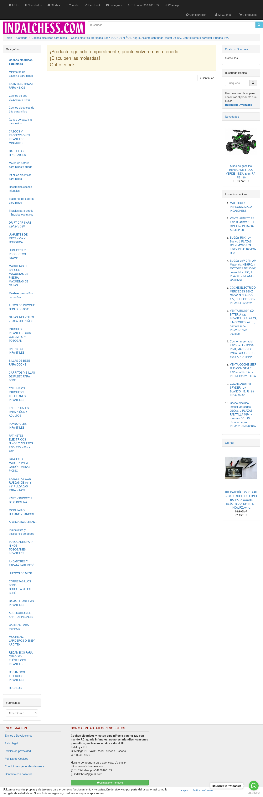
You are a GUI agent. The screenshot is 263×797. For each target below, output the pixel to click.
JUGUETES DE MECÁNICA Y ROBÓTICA (18, 238)
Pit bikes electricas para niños (20, 177)
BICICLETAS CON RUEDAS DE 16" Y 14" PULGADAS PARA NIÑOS (20, 484)
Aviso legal (11, 743)
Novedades (232, 116)
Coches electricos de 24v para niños (21, 109)
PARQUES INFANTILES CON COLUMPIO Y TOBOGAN (20, 334)
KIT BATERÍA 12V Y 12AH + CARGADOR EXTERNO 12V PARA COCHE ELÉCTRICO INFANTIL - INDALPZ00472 (241, 499)
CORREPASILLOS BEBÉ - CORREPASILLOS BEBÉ (20, 587)
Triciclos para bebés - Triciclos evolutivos (21, 212)
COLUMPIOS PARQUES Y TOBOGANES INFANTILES (17, 394)
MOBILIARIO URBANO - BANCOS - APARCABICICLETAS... (23, 516)
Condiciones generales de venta (24, 766)
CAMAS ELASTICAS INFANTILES (21, 603)
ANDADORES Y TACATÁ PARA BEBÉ (21, 563)
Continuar (207, 78)
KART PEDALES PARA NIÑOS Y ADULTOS (19, 411)
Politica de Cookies (203, 790)
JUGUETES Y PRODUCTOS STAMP (17, 254)
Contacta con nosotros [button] (111, 782)
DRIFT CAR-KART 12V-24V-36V (20, 224)
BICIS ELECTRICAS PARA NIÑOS (21, 85)
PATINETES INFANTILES (16, 350)
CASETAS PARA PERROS (19, 626)
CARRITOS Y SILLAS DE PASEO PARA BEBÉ (22, 376)
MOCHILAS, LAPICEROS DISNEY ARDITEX (22, 640)
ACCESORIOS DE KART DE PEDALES (21, 615)
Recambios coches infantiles (20, 188)
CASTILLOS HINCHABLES (17, 153)
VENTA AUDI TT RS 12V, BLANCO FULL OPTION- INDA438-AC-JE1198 (242, 224)
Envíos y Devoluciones (18, 735)
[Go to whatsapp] (254, 785)
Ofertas (229, 443)
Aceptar (184, 790)
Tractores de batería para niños (21, 200)
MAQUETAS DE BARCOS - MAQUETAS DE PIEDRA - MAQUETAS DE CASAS (18, 275)
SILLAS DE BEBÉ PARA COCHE (19, 362)
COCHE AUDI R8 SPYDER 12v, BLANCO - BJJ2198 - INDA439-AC (243, 389)
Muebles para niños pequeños (21, 295)
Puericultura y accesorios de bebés (21, 531)
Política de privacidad (18, 751)
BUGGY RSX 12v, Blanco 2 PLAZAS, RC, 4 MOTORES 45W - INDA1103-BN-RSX (243, 245)
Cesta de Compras (236, 49)
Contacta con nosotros (18, 774)
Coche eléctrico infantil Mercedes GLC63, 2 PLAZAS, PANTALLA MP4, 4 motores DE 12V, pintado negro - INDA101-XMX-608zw (243, 414)
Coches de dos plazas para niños (19, 97)
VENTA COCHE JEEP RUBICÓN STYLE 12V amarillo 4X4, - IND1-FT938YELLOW (243, 370)
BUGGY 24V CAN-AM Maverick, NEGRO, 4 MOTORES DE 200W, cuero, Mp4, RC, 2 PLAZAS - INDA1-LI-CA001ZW (243, 270)
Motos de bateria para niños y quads (20, 165)
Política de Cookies (16, 758)
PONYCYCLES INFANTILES (18, 425)
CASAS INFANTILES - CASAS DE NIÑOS (21, 319)
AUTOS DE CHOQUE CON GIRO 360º (22, 307)
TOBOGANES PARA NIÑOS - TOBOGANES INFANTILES (21, 547)
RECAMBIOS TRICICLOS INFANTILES (17, 676)
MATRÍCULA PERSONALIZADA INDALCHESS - (241, 206)
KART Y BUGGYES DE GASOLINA (20, 500)
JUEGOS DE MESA (21, 573)
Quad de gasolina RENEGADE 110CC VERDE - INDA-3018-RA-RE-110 (241, 171)
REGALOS (15, 688)
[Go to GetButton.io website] (254, 793)
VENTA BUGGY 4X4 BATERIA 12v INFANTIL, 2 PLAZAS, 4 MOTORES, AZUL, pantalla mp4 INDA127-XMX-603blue (243, 322)
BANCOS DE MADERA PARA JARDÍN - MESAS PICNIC (19, 464)
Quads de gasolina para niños (20, 121)
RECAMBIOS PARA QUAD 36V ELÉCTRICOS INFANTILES (21, 658)
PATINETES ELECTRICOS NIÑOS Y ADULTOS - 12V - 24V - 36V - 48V (22, 443)
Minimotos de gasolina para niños (21, 73)
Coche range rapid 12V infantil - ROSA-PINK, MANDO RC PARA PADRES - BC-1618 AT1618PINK (242, 349)
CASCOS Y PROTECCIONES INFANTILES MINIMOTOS (19, 137)
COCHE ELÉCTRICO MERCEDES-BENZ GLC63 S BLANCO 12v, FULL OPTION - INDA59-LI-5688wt (243, 295)
